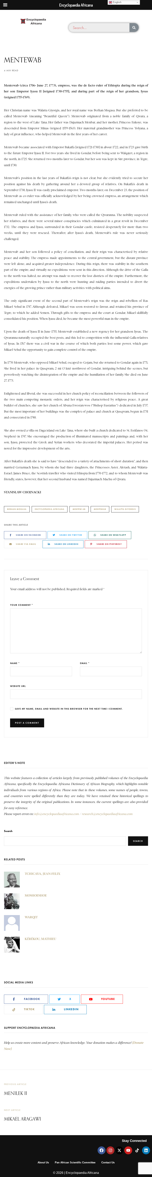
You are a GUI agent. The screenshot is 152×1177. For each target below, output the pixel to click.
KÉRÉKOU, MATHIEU (40, 939)
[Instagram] (110, 1150)
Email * (85, 663)
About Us (43, 1162)
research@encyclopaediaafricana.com (107, 814)
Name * (15, 663)
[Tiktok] (137, 1150)
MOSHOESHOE (36, 895)
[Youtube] (128, 1150)
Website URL (18, 686)
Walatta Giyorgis (125, 509)
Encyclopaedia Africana (49, 509)
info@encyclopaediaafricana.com (56, 814)
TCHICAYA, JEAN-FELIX (42, 874)
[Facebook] (101, 1150)
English (116, 2)
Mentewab (100, 509)
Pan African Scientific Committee (75, 1162)
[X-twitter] (119, 1150)
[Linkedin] (146, 1150)
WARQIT (31, 917)
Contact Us (108, 1162)
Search (8, 831)
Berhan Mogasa (17, 509)
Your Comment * (21, 604)
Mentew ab (79, 509)
